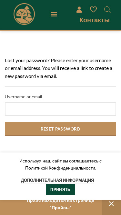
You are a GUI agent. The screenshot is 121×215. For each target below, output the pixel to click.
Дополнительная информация (57, 180)
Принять (60, 189)
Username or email (23, 96)
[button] (53, 14)
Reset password (60, 129)
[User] (79, 9)
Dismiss (111, 204)
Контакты (94, 20)
